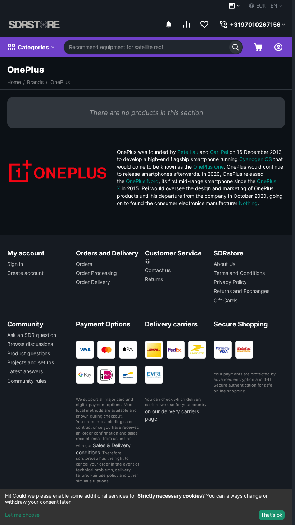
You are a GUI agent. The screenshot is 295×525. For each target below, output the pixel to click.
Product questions (28, 353)
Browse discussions (30, 344)
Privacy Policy (230, 282)
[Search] (235, 47)
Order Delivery (93, 282)
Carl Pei (219, 152)
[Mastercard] (106, 350)
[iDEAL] (106, 375)
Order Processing (96, 273)
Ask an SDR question (31, 335)
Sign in (15, 264)
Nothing (248, 203)
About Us (224, 264)
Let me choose (22, 515)
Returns (154, 279)
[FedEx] (176, 350)
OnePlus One (208, 167)
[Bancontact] (128, 375)
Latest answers (25, 371)
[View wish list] (204, 24)
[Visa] (85, 350)
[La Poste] (197, 350)
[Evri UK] (154, 375)
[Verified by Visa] (223, 350)
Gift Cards (225, 300)
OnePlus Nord (142, 181)
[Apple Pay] (128, 350)
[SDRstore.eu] (34, 24)
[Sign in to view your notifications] (168, 24)
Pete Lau (187, 152)
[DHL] (154, 350)
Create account (25, 273)
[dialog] (146, 507)
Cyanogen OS (255, 159)
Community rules (26, 381)
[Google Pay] (85, 375)
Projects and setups (30, 362)
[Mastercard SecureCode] (244, 350)
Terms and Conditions (239, 273)
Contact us (158, 270)
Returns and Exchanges (241, 291)
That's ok (271, 515)
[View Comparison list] (186, 24)
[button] (265, 6)
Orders (84, 264)
